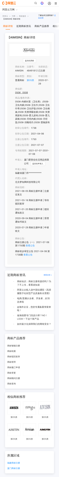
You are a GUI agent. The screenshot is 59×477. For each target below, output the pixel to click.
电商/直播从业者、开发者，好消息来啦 (33, 300)
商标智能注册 (13, 345)
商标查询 (11, 383)
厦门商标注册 (13, 468)
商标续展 (11, 351)
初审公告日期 (22, 133)
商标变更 (11, 372)
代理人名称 (20, 178)
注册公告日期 (22, 145)
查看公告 (30, 245)
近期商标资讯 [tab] (23, 26)
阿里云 (5, 16)
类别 (29, 76)
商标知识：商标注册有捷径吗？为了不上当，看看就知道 (34, 283)
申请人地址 (20, 169)
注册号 (30, 66)
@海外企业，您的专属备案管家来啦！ (34, 309)
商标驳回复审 (13, 356)
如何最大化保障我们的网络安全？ (34, 324)
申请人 (18, 159)
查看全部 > (48, 275)
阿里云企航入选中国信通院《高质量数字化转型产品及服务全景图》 (34, 291)
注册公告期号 (22, 139)
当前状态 (42, 66)
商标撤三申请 (13, 367)
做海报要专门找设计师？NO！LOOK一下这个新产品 (32, 317)
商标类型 (19, 76)
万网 (13, 16)
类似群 (18, 88)
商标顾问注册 (13, 378)
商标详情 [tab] (8, 26)
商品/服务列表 (22, 98)
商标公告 (19, 238)
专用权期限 (20, 150)
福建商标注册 (13, 463)
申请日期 (42, 76)
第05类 (30, 80)
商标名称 (19, 66)
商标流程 (19, 187)
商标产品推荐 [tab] (41, 26)
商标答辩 (11, 362)
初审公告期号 (22, 128)
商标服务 (22, 16)
